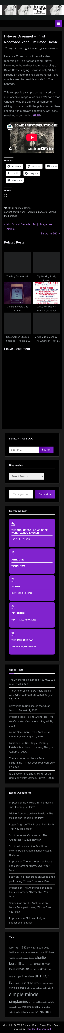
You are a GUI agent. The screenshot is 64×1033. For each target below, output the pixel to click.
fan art (24, 969)
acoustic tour (21, 952)
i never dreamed (47, 212)
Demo (27, 208)
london (18, 983)
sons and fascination (40, 1002)
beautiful (45, 952)
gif (41, 969)
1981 (17, 947)
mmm (51, 983)
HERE (36, 115)
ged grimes (35, 969)
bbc (37, 952)
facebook (14, 969)
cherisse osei (27, 964)
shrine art (48, 988)
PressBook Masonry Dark (38, 1029)
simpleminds (19, 1001)
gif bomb (48, 969)
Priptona (32, 48)
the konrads (10, 216)
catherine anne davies (25, 958)
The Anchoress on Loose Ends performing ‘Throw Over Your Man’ (30, 866)
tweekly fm (37, 1007)
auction (19, 208)
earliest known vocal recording (20, 212)
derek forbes (42, 963)
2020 (46, 948)
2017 (29, 948)
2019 (41, 948)
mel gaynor (43, 983)
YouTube (45, 1011)
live (11, 983)
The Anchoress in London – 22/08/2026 (32, 679)
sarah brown (38, 988)
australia (31, 952)
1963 (11, 208)
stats (51, 1002)
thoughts (26, 1007)
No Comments (50, 49)
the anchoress (15, 1007)
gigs (11, 976)
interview (28, 976)
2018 (35, 947)
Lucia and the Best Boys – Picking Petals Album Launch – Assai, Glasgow (30, 851)
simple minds (23, 994)
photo (29, 988)
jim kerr (43, 976)
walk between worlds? (27, 1012)
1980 (11, 948)
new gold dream (17, 987)
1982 (23, 947)
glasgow (17, 977)
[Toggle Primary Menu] (58, 23)
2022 (11, 952)
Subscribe (45, 494)
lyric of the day (30, 983)
